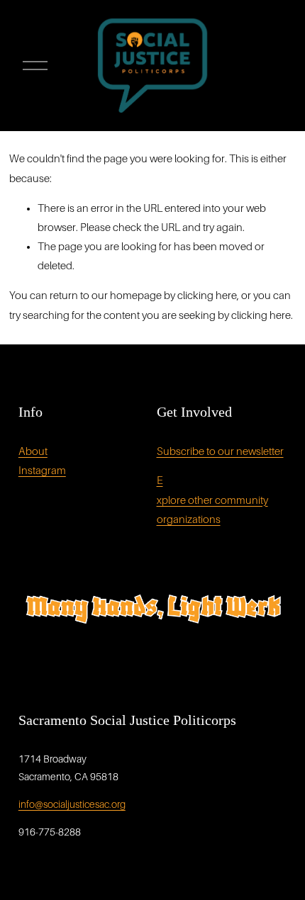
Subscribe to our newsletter (220, 451)
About (33, 451)
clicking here (207, 295)
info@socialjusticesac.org (72, 804)
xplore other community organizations (212, 510)
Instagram (42, 470)
